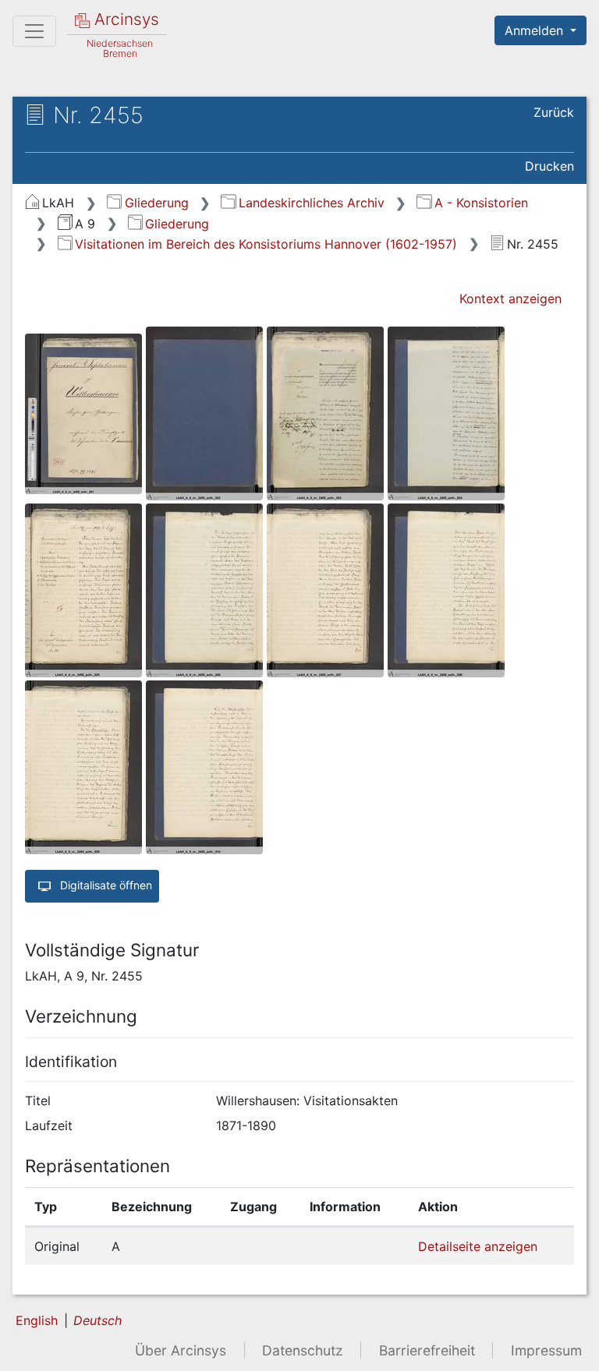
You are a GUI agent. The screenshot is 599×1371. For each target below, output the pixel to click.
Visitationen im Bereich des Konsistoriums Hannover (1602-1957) (266, 244)
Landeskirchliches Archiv (311, 202)
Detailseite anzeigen (477, 1246)
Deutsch (97, 1320)
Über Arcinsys (180, 1350)
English (37, 1320)
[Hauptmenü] (34, 31)
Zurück (553, 112)
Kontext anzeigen (510, 298)
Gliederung (156, 202)
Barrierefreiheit (427, 1350)
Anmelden (536, 30)
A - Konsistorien (480, 202)
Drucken (549, 166)
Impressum (546, 1350)
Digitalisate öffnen (104, 885)
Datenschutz (302, 1350)
